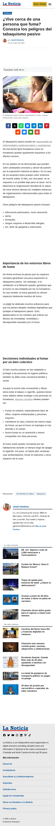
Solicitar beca (9, 789)
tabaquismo (41, 494)
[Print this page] (37, 132)
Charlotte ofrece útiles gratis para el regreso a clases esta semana (36, 613)
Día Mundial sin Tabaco (25, 494)
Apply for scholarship (13, 796)
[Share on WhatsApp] (21, 125)
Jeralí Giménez (17, 40)
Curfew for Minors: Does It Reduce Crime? (34, 565)
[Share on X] (14, 125)
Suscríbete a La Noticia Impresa (18, 776)
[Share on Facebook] (8, 125)
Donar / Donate (40, 4)
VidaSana (7, 13)
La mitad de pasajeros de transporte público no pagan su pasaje (35, 676)
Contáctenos (9, 770)
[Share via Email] (30, 132)
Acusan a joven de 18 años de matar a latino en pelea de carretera (36, 598)
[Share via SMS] (24, 132)
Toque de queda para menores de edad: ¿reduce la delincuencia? (36, 582)
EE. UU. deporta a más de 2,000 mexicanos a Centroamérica (34, 552)
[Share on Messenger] (27, 125)
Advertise (7, 783)
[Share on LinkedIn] (40, 125)
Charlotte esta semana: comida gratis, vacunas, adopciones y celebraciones (35, 646)
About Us (7, 764)
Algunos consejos (24, 399)
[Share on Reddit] (17, 132)
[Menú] (50, 4)
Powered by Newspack (11, 822)
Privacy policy (9, 808)
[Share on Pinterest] (46, 125)
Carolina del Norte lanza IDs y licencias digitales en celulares (35, 631)
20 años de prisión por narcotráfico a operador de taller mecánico (34, 688)
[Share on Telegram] (33, 125)
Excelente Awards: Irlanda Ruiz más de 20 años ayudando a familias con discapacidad (34, 661)
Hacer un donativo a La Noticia (18, 802)
